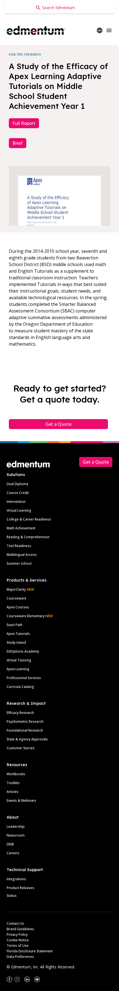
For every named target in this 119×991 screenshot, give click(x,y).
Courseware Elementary (30, 616)
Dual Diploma (17, 484)
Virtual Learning (19, 510)
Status (12, 895)
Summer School (19, 563)
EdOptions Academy (23, 651)
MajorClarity (16, 589)
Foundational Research (25, 730)
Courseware (16, 598)
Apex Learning (18, 669)
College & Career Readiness (29, 519)
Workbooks (16, 774)
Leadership (16, 826)
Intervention (16, 501)
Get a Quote (58, 424)
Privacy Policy (17, 934)
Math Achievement (21, 528)
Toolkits (13, 782)
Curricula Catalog (20, 686)
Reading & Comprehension (28, 537)
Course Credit (18, 492)
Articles (13, 791)
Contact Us (15, 923)
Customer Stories (21, 748)
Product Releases (20, 887)
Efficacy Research (20, 712)
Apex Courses (18, 607)
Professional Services (24, 677)
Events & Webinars (21, 800)
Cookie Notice (18, 940)
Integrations (16, 879)
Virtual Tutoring (19, 660)
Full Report (23, 123)
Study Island (16, 642)
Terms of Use (18, 945)
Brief (17, 143)
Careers (13, 853)
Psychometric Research (25, 721)
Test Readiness (19, 545)
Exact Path (14, 624)
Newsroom (16, 835)
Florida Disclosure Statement (30, 951)
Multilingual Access (22, 554)
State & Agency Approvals (27, 739)
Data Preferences (20, 956)
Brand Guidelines (20, 929)
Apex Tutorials (18, 633)
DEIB (10, 844)
